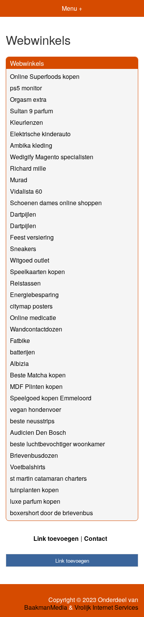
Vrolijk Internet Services (106, 607)
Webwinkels (27, 63)
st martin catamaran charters (48, 478)
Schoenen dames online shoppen (56, 202)
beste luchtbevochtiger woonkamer (57, 443)
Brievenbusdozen (34, 455)
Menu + (72, 8)
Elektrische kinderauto (40, 133)
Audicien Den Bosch (38, 432)
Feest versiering (32, 237)
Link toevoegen (56, 538)
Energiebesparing (34, 294)
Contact (95, 538)
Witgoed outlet (29, 260)
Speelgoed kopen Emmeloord (50, 397)
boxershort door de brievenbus (51, 512)
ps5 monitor (26, 87)
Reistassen (25, 283)
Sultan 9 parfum (31, 110)
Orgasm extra (28, 99)
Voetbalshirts (27, 466)
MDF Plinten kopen (36, 386)
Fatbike (20, 340)
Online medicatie (33, 317)
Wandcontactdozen (36, 329)
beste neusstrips (32, 420)
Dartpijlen (23, 214)
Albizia (19, 363)
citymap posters (31, 306)
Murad (18, 179)
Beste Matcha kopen (38, 375)
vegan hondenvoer (35, 409)
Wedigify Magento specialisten (51, 156)
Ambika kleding (31, 145)
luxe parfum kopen (35, 501)
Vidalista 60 (26, 191)
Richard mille (28, 168)
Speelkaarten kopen (37, 271)
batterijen (22, 352)
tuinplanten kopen (34, 489)
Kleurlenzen (26, 122)
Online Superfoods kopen (44, 76)
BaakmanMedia (45, 607)
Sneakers (23, 248)
